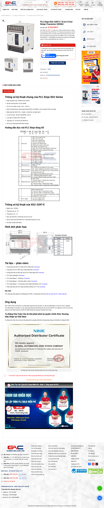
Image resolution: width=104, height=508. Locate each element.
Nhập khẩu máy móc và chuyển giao (57, 453)
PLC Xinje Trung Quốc (19, 15)
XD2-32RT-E (48, 30)
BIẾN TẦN (73, 456)
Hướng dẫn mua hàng (36, 451)
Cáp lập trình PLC (75, 464)
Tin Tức (77, 9)
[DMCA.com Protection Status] (95, 471)
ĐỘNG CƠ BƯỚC (75, 458)
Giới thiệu (15, 9)
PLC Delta (40, 5)
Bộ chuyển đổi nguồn (76, 466)
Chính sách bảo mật (36, 466)
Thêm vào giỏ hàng (57, 63)
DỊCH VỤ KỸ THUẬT (42, 9)
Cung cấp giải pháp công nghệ (56, 451)
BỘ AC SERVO (74, 453)
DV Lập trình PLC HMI (53, 458)
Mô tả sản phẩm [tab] (8, 91)
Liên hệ (86, 9)
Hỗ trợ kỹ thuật (56, 9)
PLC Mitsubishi (25, 5)
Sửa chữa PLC (52, 464)
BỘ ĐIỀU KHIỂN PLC (6, 15)
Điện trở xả (73, 461)
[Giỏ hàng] (92, 2)
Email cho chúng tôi (9, 481)
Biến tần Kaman (33, 5)
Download (36, 270)
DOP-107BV (45, 5)
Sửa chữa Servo (52, 469)
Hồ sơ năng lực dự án (93, 456)
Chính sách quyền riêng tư (37, 464)
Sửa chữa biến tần (53, 461)
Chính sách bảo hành (36, 458)
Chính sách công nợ (36, 461)
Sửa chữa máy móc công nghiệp (56, 448)
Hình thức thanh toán (36, 456)
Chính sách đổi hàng (36, 469)
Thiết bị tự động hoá (26, 9)
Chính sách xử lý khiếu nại (37, 474)
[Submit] (46, 2)
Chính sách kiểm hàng (36, 472)
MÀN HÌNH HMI (74, 451)
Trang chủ (5, 9)
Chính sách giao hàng (36, 453)
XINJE (49, 69)
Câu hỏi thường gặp (36, 448)
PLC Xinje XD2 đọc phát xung (35, 15)
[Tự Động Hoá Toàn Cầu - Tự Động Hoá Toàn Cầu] (10, 3)
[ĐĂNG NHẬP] (100, 2)
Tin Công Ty (91, 451)
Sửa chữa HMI (51, 466)
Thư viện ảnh (91, 453)
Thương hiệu (69, 9)
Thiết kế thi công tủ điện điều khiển (57, 456)
